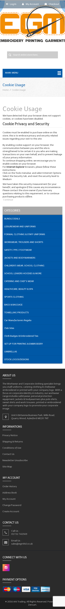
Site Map (7, 466)
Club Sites (9, 328)
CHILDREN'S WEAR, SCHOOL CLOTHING (24, 265)
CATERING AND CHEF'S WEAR (19, 281)
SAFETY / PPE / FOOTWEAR (18, 250)
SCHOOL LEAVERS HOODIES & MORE (23, 273)
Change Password (12, 505)
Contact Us (8, 454)
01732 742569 (19, 533)
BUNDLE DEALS (12, 218)
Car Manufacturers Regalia (17, 320)
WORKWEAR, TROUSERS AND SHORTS (23, 242)
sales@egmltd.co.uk (22, 543)
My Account (32, 4)
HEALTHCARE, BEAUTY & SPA (18, 289)
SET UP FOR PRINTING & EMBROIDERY (23, 343)
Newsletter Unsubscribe (15, 460)
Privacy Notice (10, 435)
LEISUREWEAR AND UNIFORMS (20, 226)
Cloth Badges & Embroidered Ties (21, 336)
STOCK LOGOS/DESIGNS (16, 359)
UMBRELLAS (10, 351)
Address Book (10, 492)
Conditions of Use (12, 447)
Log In (13, 4)
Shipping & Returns (13, 441)
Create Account (11, 511)
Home (6, 90)
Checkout (54, 4)
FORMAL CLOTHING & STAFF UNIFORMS (24, 234)
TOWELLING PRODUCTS (16, 312)
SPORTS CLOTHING (14, 297)
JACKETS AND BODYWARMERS (19, 257)
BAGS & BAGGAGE (13, 304)
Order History (10, 486)
